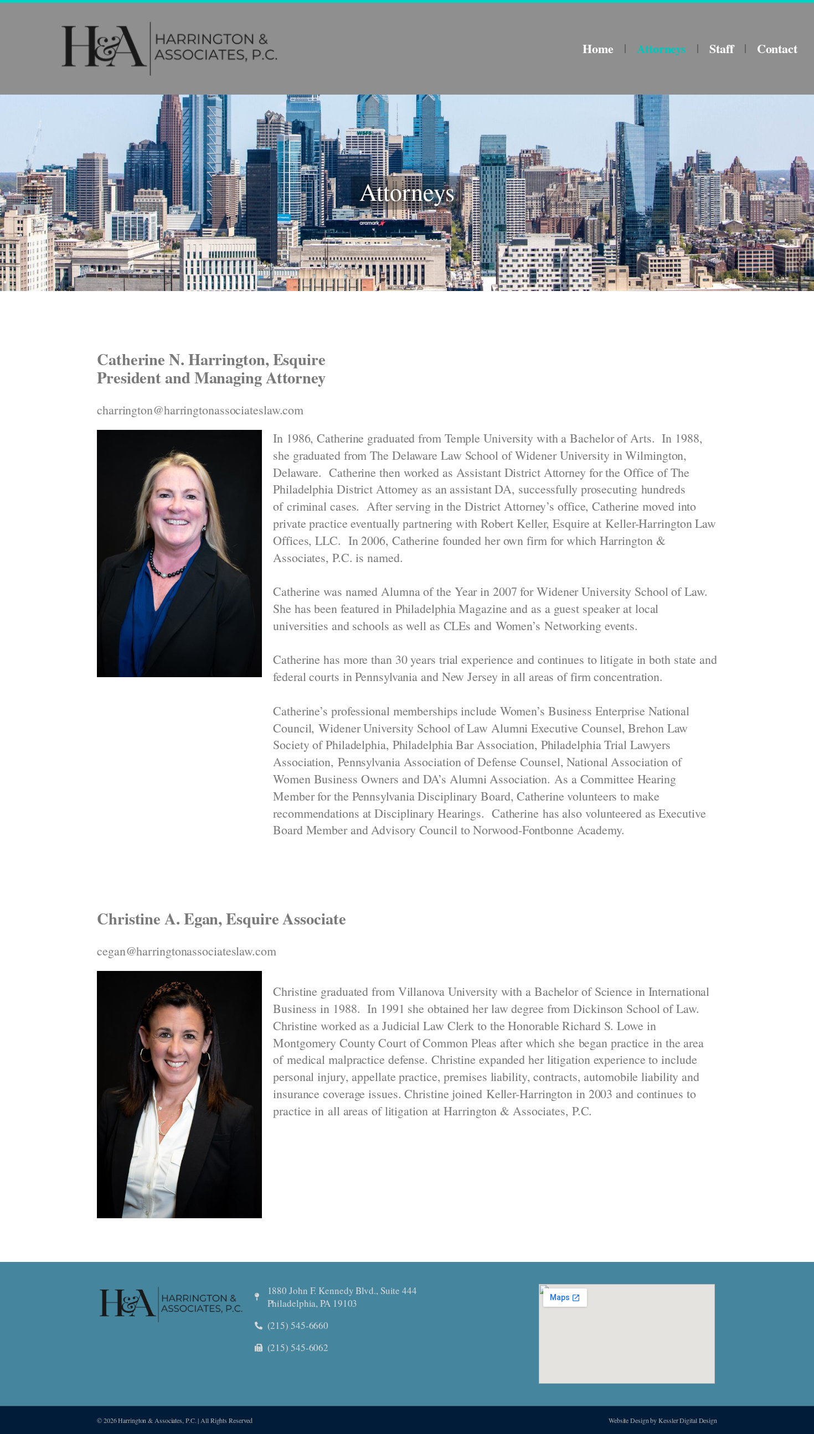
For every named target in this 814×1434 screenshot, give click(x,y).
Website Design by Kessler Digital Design (663, 1420)
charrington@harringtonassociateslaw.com (200, 410)
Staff (721, 48)
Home (598, 48)
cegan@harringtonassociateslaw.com (186, 951)
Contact (777, 48)
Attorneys (661, 48)
